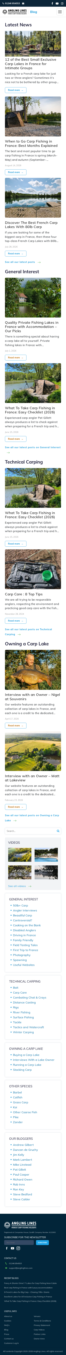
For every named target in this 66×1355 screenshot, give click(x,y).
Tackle (17, 1022)
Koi (15, 1107)
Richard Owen (22, 1179)
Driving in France (24, 935)
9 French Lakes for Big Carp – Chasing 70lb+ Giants (26, 1292)
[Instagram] (62, 3)
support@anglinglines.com (21, 1268)
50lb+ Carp (20, 905)
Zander (18, 1122)
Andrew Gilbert (23, 1145)
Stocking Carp (22, 1070)
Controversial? (22, 920)
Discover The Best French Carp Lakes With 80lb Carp (31, 224)
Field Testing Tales (25, 945)
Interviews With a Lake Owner (33, 1060)
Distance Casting (24, 1002)
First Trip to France (25, 950)
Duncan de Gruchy (25, 1150)
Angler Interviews (25, 910)
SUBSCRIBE (42, 1243)
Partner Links (39, 1334)
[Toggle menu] (59, 11)
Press (6, 1334)
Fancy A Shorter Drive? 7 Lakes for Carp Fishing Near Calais (30, 1283)
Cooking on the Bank (27, 925)
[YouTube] (57, 3)
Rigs (16, 1007)
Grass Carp (20, 1102)
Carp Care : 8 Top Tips (24, 594)
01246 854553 (12, 3)
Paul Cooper (21, 1174)
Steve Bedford (22, 1194)
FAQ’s (6, 1325)
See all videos (17, 886)
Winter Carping (23, 1032)
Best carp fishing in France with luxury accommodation (28, 1287)
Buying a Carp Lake (26, 1055)
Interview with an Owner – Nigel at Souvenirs (32, 696)
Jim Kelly (18, 1155)
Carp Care (20, 992)
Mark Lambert (22, 1159)
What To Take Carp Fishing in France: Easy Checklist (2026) (30, 410)
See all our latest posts (20, 261)
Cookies (7, 1321)
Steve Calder (21, 1199)
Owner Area (39, 1338)
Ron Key (18, 1189)
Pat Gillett (19, 1169)
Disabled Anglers (24, 930)
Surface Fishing (23, 1017)
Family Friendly (23, 940)
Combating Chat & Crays (29, 997)
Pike (16, 1117)
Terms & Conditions (42, 1321)
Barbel (17, 1092)
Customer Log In (11, 1343)
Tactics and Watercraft (28, 1027)
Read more (15, 90)
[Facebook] (52, 3)
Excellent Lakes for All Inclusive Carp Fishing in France (28, 1296)
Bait (15, 987)
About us (8, 1316)
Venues (37, 1316)
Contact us (9, 1338)
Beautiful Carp (22, 915)
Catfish (17, 1097)
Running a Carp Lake (27, 1065)
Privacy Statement (42, 1325)
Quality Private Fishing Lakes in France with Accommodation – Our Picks (31, 326)
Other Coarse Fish (25, 1112)
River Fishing (21, 1012)
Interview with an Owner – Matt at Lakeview (32, 778)
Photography (22, 955)
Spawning (20, 960)
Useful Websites (24, 965)
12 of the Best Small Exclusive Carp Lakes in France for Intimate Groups (30, 63)
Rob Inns (19, 1184)
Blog (6, 1329)
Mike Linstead (22, 1164)
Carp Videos (39, 1329)
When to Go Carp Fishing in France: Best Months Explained (31, 143)
